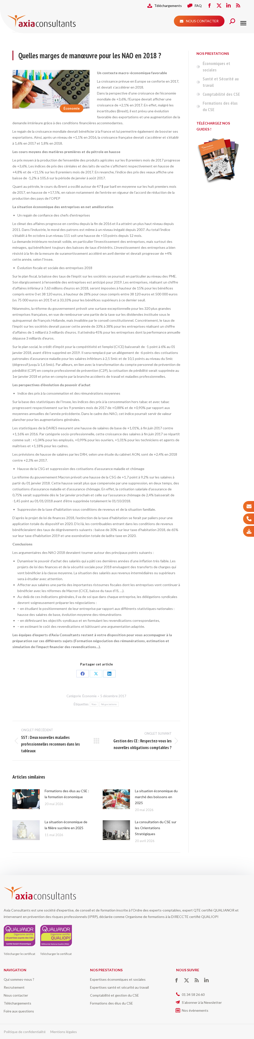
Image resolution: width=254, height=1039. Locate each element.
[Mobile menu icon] (243, 23)
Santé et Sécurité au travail (221, 82)
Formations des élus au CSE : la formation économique (67, 794)
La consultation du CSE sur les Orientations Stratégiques (155, 828)
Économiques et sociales (216, 67)
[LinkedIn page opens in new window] (228, 6)
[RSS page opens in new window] (238, 6)
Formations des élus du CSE (220, 106)
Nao (94, 704)
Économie (72, 108)
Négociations (109, 704)
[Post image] (26, 799)
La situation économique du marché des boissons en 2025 (156, 797)
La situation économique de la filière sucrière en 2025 (66, 825)
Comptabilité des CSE (221, 94)
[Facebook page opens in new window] (210, 6)
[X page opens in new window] (219, 6)
